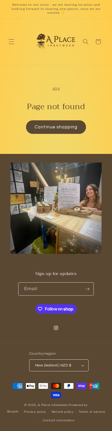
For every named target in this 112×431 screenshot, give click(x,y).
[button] (11, 41)
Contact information (59, 420)
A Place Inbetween (53, 405)
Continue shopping (56, 127)
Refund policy (62, 412)
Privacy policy (35, 412)
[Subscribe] (87, 289)
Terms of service (92, 412)
